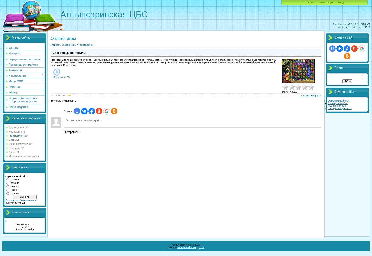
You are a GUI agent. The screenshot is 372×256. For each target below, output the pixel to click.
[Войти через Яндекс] (99, 111)
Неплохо (15, 186)
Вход (341, 2)
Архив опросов (28, 200)
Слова (12, 140)
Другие (12, 152)
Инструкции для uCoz (340, 108)
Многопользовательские (22, 156)
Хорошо (15, 183)
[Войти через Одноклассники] (114, 111)
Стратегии (14, 148)
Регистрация (326, 2)
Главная (310, 2)
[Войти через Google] (106, 111)
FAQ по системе (337, 106)
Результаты (11, 200)
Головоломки (16, 135)
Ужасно (15, 193)
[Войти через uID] (77, 111)
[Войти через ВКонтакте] (84, 111)
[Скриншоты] (298, 71)
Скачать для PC (61, 77)
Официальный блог (338, 100)
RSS (367, 27)
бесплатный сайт (186, 247)
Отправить (72, 132)
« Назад (305, 95)
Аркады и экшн (17, 127)
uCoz (201, 247)
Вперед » (316, 95)
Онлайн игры (69, 44)
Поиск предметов (18, 144)
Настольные (15, 131)
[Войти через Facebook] (91, 111)
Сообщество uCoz (338, 103)
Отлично (15, 179)
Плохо (14, 189)
